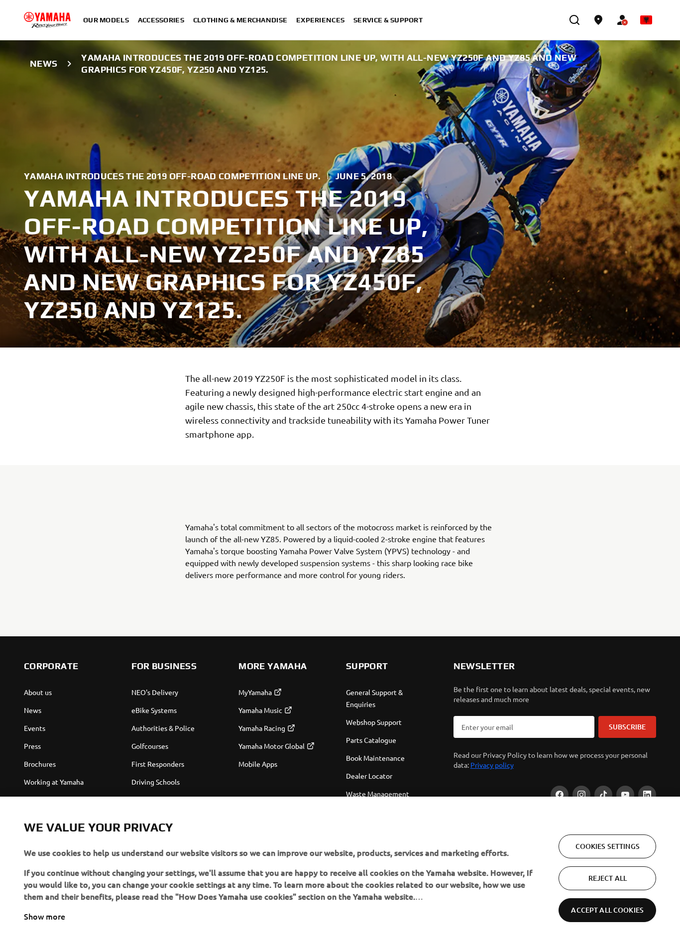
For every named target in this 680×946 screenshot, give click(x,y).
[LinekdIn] (647, 795)
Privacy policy (492, 764)
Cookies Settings (607, 846)
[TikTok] (603, 795)
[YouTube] (625, 795)
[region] (340, 871)
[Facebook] (559, 795)
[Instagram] (581, 795)
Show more (44, 916)
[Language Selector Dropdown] (646, 20)
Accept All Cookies (607, 910)
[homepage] (47, 20)
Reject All (607, 878)
